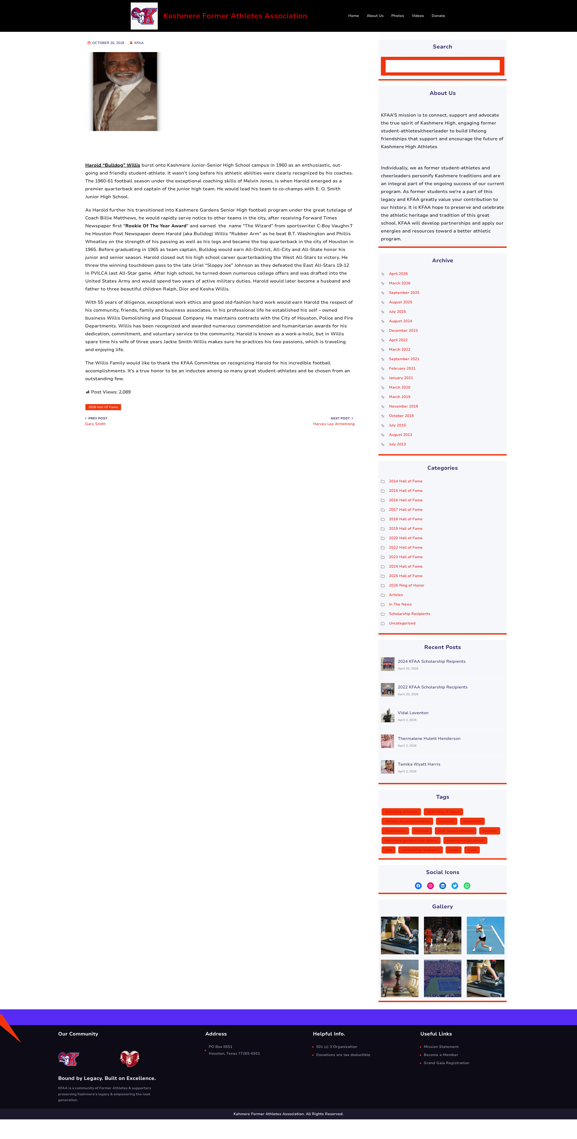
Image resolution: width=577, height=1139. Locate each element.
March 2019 (399, 396)
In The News (400, 604)
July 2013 (397, 444)
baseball (446, 821)
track (472, 850)
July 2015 (397, 425)
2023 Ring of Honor (401, 812)
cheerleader (395, 830)
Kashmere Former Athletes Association (235, 16)
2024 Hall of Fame (406, 566)
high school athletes (455, 830)
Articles (396, 594)
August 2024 (400, 321)
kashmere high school (465, 840)
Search (488, 66)
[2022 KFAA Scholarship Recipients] (387, 691)
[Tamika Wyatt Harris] (387, 768)
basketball (472, 821)
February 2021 (402, 368)
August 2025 (400, 302)
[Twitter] (454, 885)
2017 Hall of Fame (406, 509)
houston (490, 830)
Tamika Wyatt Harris (419, 764)
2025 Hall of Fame (406, 575)
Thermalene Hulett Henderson (429, 738)
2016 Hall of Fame (406, 500)
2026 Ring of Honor (406, 585)
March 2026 (399, 283)
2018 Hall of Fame (103, 407)
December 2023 (403, 330)
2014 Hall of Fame (406, 481)
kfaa (388, 850)
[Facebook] (418, 885)
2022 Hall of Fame (406, 547)
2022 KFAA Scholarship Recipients (433, 687)
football (422, 830)
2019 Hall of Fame (406, 528)
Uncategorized (402, 623)
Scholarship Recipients (409, 613)
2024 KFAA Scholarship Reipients (432, 661)
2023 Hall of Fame (406, 557)
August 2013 (400, 434)
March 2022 (399, 349)
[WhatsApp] (467, 885)
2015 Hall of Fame (406, 490)
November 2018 (403, 406)
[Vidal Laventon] (387, 717)
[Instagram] (430, 885)
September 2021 (404, 359)
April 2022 (398, 340)
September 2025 (404, 292)
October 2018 (401, 415)
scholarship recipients (421, 850)
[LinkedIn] (442, 885)
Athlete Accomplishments (407, 821)
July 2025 (397, 311)
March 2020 (399, 387)
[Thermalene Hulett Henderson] (387, 742)
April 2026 (398, 273)
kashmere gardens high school (411, 840)
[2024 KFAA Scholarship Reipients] (387, 665)
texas (453, 850)
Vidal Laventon (413, 713)
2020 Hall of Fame (406, 538)
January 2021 (401, 377)
